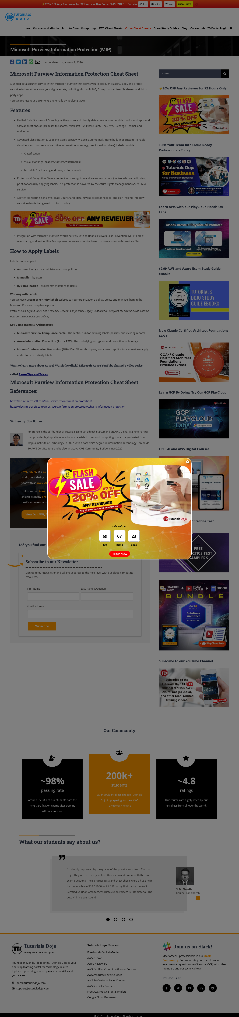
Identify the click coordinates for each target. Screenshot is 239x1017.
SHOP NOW (120, 554)
